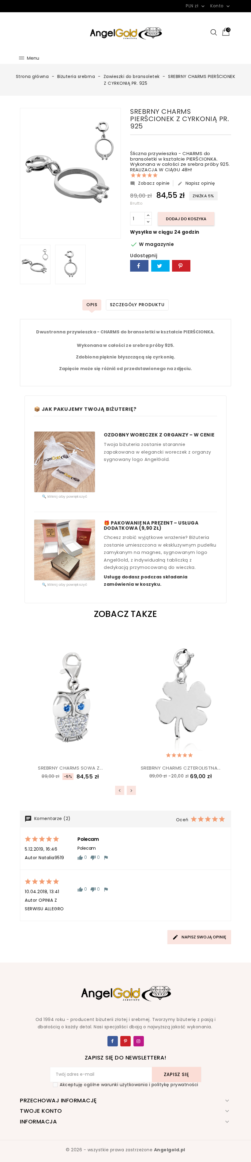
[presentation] (119, 790)
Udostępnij (139, 266)
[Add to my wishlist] (55, 753)
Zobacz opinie (150, 183)
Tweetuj (160, 266)
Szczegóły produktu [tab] (137, 305)
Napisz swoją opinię (203, 937)
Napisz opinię (196, 183)
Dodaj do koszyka (186, 219)
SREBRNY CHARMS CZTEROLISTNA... (181, 768)
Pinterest (181, 266)
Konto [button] (220, 6)
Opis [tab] (91, 305)
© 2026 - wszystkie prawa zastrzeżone (125, 1150)
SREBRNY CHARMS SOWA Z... (70, 768)
